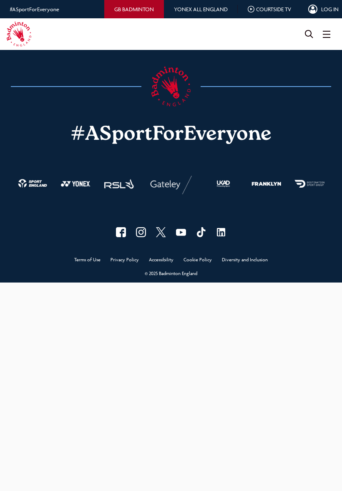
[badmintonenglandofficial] (201, 232)
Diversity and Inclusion (245, 260)
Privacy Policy (125, 260)
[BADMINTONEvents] (181, 232)
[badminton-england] (221, 232)
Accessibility (161, 260)
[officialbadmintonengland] (141, 232)
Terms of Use (87, 260)
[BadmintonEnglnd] (161, 232)
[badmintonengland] (121, 232)
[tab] (134, 9)
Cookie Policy (198, 260)
